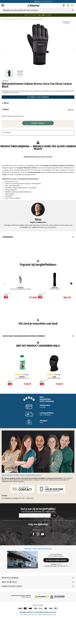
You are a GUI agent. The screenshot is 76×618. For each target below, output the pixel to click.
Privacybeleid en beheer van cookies (45, 612)
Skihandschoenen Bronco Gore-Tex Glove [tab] (38, 157)
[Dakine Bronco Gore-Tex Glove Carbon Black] (38, 44)
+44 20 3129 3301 (54, 489)
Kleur (5, 103)
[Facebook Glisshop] (33, 534)
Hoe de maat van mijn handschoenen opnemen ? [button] (24, 336)
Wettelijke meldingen (26, 612)
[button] (38, 237)
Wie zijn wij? (9, 582)
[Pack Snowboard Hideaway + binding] (20, 280)
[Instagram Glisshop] (38, 534)
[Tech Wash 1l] (22, 363)
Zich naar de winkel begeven (56, 560)
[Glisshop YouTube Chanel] (42, 534)
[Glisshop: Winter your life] (33, 5)
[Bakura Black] (54, 363)
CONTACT (25, 489)
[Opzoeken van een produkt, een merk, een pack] (72, 10)
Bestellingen (10, 578)
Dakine (5, 80)
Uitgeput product (38, 123)
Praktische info (12, 586)
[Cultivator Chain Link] (54, 280)
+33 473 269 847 (50, 227)
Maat (5, 109)
